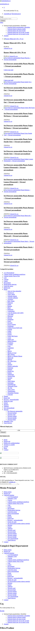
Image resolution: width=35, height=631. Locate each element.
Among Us (10, 293)
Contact (6, 449)
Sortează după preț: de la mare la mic (18, 34)
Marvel (9, 351)
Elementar (10, 319)
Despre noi (7, 441)
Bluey (9, 308)
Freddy (9, 333)
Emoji (9, 321)
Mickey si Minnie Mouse (14, 356)
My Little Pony (11, 361)
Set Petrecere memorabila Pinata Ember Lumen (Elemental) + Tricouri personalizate (18, 167)
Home (5, 439)
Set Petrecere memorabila (14, 411)
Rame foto (7, 398)
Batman (9, 306)
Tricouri (6, 409)
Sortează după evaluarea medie (16, 29)
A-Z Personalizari (9, 273)
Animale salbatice (12, 298)
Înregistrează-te (16, 14)
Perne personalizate (13, 513)
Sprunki (9, 378)
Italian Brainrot (11, 341)
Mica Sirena (11, 354)
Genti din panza (8, 286)
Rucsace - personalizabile (11, 399)
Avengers (10, 299)
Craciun (6, 279)
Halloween (7, 288)
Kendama (10, 343)
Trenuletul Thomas (13, 393)
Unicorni (10, 394)
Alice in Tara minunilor (14, 291)
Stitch (9, 379)
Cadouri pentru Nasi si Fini (12, 276)
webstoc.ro (12, 482)
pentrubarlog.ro (4, 4)
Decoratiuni (7, 283)
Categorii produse (9, 495)
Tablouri (6, 406)
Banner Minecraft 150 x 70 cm (15, 43)
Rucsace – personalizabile (15, 520)
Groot (9, 338)
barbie (9, 304)
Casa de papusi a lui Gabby (15, 313)
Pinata (5, 289)
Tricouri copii (11, 414)
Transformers (11, 391)
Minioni (9, 359)
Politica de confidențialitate (12, 443)
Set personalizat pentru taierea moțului (18, 523)
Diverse (9, 318)
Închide (2, 611)
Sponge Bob (11, 376)
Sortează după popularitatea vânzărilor (18, 27)
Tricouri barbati (12, 413)
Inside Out (10, 339)
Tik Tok (9, 388)
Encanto (9, 323)
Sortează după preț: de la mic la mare (18, 32)
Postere (6, 396)
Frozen (9, 334)
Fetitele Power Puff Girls (14, 328)
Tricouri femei (11, 419)
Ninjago (9, 364)
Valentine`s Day (8, 421)
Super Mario (11, 381)
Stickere (6, 404)
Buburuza (10, 309)
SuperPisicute (11, 384)
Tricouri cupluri (12, 416)
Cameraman (11, 311)
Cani (5, 278)
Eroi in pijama (11, 324)
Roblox (9, 373)
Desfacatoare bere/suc (10, 284)
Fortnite (9, 329)
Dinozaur (10, 316)
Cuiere (6, 281)
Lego (9, 346)
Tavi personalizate (9, 408)
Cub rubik (10, 314)
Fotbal (9, 331)
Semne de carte (8, 401)
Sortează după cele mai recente (16, 30)
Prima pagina (7, 492)
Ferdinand (10, 326)
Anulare (6, 35)
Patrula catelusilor (12, 366)
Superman (10, 383)
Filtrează (3, 432)
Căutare (3, 20)
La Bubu (10, 344)
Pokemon (10, 368)
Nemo (9, 363)
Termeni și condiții (9, 444)
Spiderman (10, 374)
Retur (5, 448)
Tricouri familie (12, 418)
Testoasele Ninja (12, 386)
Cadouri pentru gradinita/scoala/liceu (14, 274)
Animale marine (12, 296)
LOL (8, 349)
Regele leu (10, 371)
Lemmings (10, 348)
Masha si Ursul (11, 353)
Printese (9, 369)
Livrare (6, 446)
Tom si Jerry (11, 389)
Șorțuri (6, 403)
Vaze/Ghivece (8, 423)
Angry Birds (11, 294)
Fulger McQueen (12, 336)
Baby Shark (10, 301)
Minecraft (10, 358)
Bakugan (10, 303)
